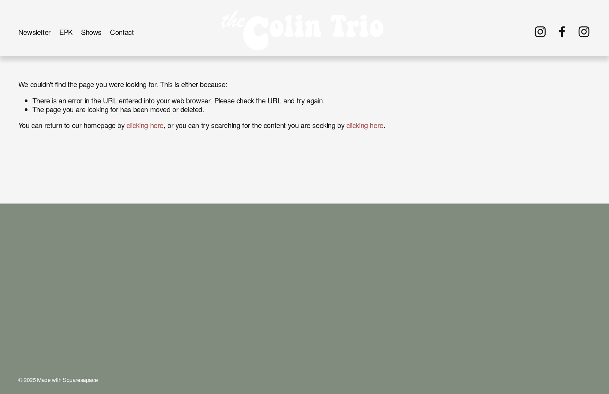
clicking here (145, 125)
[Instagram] (540, 31)
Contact (122, 32)
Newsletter (34, 32)
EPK (66, 32)
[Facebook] (562, 31)
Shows (91, 32)
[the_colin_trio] (584, 31)
